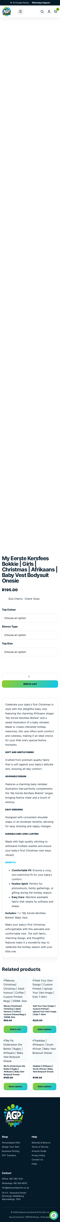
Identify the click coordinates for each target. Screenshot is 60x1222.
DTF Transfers (9, 1155)
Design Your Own (10, 1146)
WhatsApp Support (41, 2)
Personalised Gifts (11, 1142)
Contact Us (37, 1159)
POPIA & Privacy (32, 1217)
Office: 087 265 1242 (12, 1178)
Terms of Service (40, 1146)
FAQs (34, 1164)
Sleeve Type (10, 626)
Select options (44, 1029)
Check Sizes (32, 598)
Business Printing (10, 1151)
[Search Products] (42, 12)
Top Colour (9, 609)
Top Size (7, 643)
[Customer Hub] (49, 12)
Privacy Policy (38, 1155)
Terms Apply (45, 1217)
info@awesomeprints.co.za (15, 1187)
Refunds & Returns (41, 1142)
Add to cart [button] (15, 1029)
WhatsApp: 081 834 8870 (14, 1183)
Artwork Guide (39, 1151)
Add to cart (30, 683)
